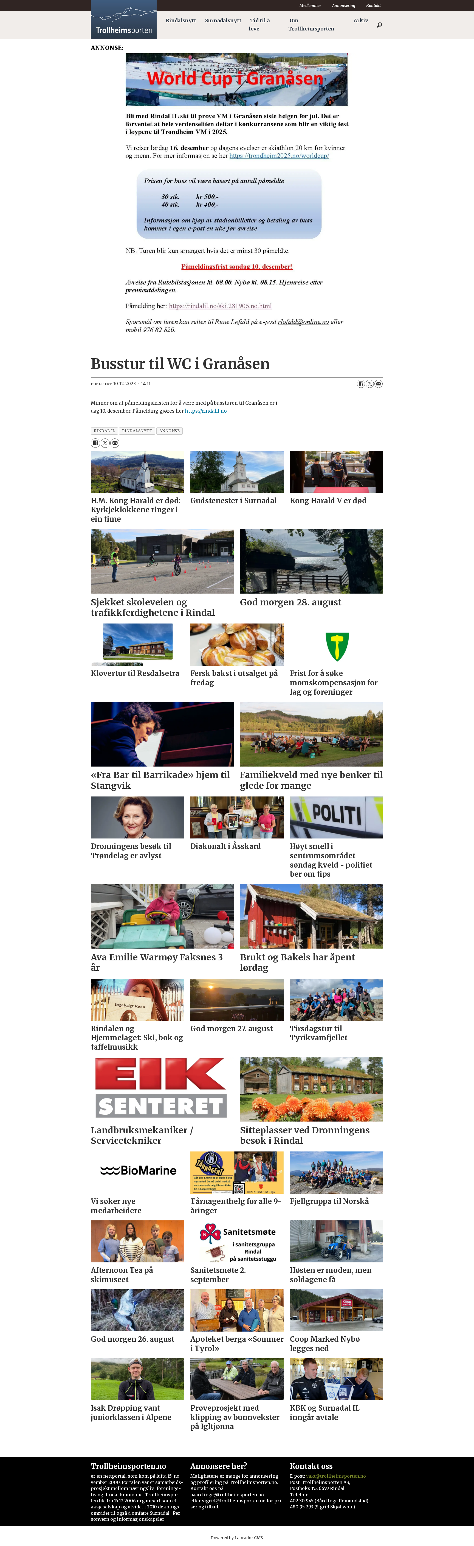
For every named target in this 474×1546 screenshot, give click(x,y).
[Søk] (379, 25)
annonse (169, 431)
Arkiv (361, 21)
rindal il (104, 431)
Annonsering (343, 5)
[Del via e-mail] (378, 384)
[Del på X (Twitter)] (370, 384)
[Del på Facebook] (361, 384)
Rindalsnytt (181, 21)
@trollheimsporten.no (341, 1476)
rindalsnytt (137, 431)
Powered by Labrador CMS (237, 1537)
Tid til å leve (259, 25)
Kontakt (373, 5)
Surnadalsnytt (223, 21)
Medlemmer (310, 5)
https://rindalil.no (206, 411)
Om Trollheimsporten (311, 25)
